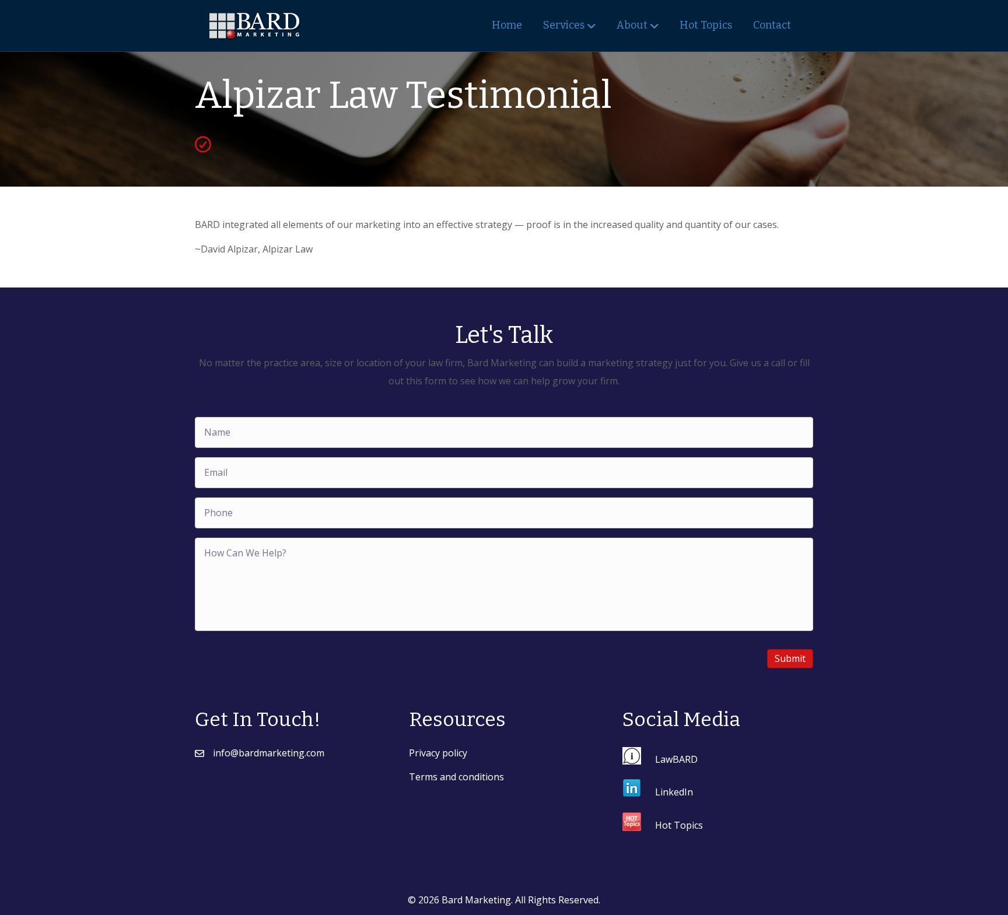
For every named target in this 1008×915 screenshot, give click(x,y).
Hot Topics (706, 25)
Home (507, 25)
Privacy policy (438, 752)
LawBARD (676, 759)
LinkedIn (674, 791)
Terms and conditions (456, 776)
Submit (790, 658)
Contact (772, 25)
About (632, 25)
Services (563, 25)
